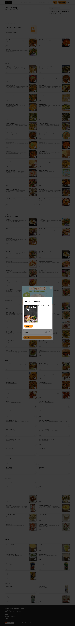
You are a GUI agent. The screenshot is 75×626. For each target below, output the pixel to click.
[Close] (51, 298)
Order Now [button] (28, 326)
